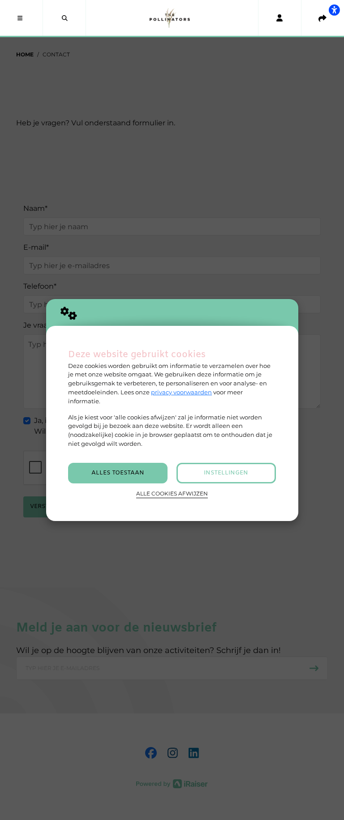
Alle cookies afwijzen (172, 494)
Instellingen (226, 473)
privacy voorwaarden (181, 392)
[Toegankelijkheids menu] (334, 9)
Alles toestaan (117, 473)
